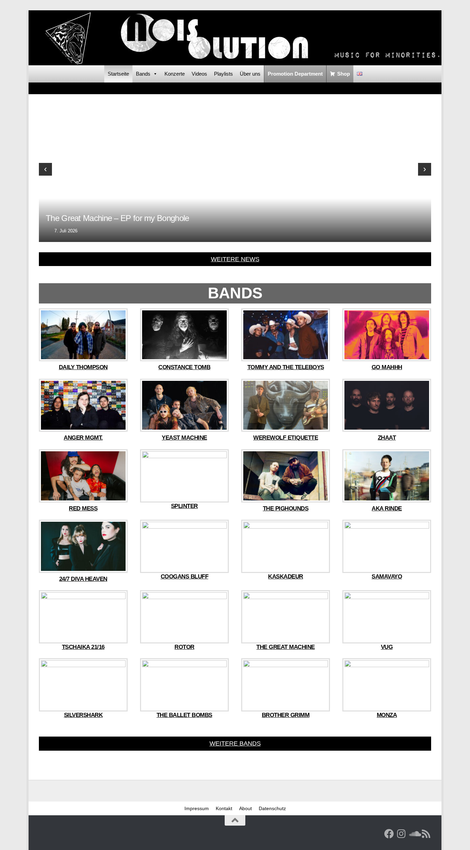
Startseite (118, 74)
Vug (387, 647)
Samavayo (387, 576)
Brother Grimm (286, 715)
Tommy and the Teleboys (285, 367)
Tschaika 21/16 (83, 647)
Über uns (250, 74)
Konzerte (174, 74)
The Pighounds (286, 508)
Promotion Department (295, 74)
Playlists (223, 74)
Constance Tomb (184, 367)
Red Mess (83, 508)
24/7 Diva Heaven (83, 579)
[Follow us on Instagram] (401, 834)
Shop (343, 74)
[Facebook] (389, 834)
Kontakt (224, 808)
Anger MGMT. (83, 437)
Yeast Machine (184, 437)
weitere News (235, 259)
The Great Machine (285, 647)
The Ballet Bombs (184, 715)
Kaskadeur (285, 576)
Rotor (184, 647)
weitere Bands (235, 743)
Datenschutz (272, 808)
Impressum (196, 808)
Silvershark (83, 715)
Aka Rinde (387, 508)
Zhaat (387, 437)
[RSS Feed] (426, 834)
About (245, 808)
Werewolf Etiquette (285, 437)
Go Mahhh (387, 367)
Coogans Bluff (185, 576)
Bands (143, 74)
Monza (387, 715)
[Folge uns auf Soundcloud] (414, 834)
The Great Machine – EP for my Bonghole (117, 218)
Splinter (184, 506)
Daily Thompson (83, 367)
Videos (199, 74)
